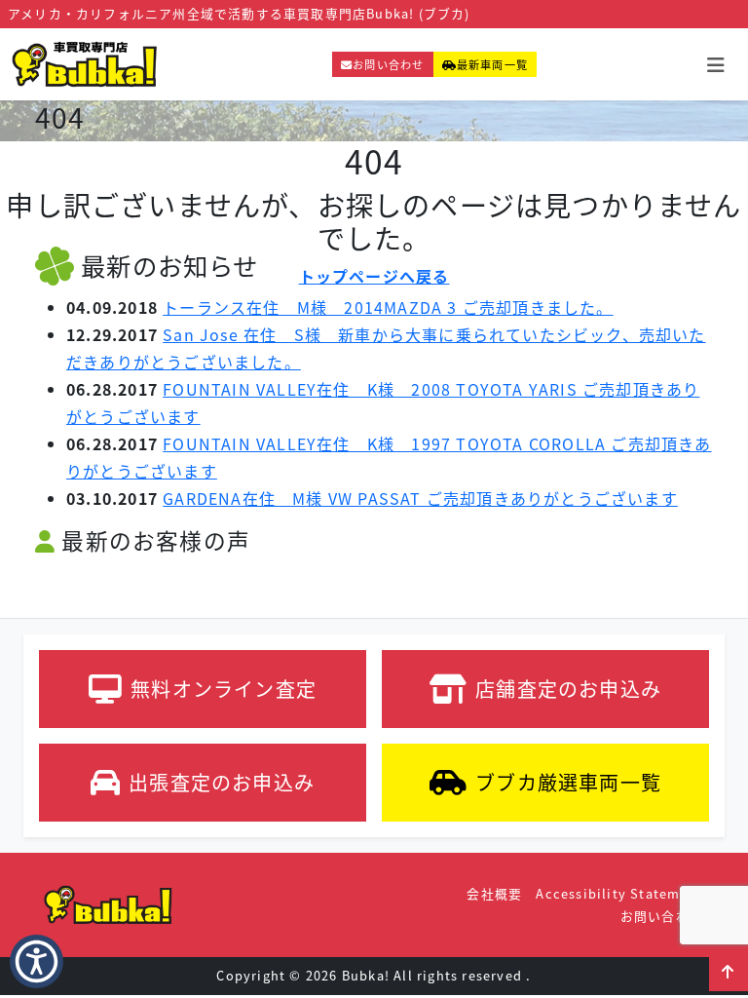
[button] (728, 971)
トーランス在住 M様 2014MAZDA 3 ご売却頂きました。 (388, 307)
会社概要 (494, 893)
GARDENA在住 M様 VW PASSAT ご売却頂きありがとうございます (420, 498)
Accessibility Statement (619, 893)
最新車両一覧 (492, 64)
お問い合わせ (388, 64)
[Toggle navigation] (715, 65)
